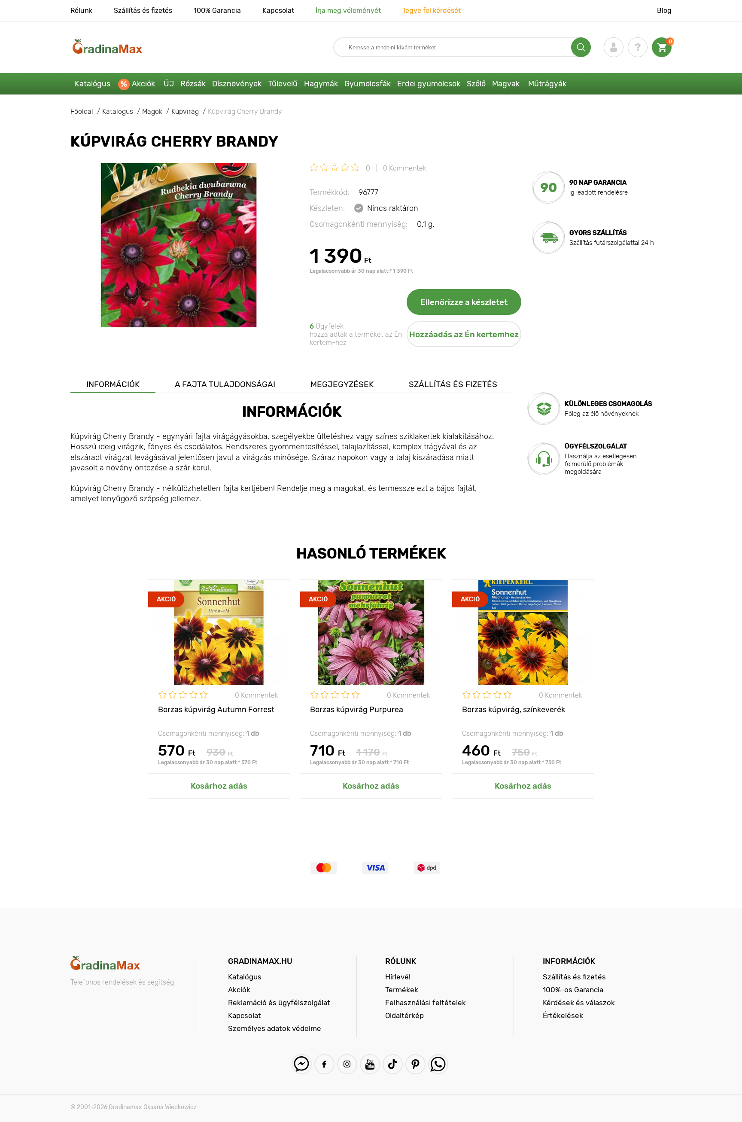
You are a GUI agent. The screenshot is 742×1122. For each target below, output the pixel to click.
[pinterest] (415, 1064)
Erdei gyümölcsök (428, 83)
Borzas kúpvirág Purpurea (356, 709)
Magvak (506, 83)
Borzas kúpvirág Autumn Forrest (216, 709)
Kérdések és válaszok (579, 1002)
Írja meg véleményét (348, 10)
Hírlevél (398, 977)
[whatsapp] (438, 1064)
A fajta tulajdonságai (225, 384)
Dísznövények (237, 83)
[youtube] (370, 1064)
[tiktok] (393, 1064)
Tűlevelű (283, 83)
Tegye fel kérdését (431, 10)
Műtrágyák (547, 83)
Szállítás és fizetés (143, 10)
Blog (664, 10)
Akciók (143, 83)
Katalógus (92, 83)
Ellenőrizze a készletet (464, 302)
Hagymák (321, 83)
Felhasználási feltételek (425, 1002)
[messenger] (302, 1064)
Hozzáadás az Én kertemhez (464, 334)
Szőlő (476, 83)
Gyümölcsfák (367, 83)
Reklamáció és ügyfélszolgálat (279, 1002)
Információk (113, 384)
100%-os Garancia (573, 989)
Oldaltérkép (404, 1015)
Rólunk (81, 10)
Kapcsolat (278, 10)
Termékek (401, 989)
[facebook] (324, 1064)
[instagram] (347, 1064)
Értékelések (563, 1015)
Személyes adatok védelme (274, 1028)
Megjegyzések (342, 384)
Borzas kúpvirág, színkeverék (513, 709)
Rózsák (193, 83)
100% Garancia (217, 10)
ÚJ (169, 83)
